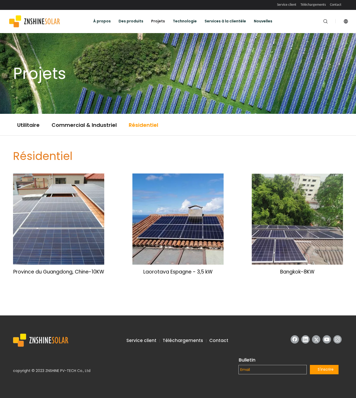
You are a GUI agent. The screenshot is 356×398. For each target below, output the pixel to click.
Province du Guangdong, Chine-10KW (58, 272)
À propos (102, 21)
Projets (158, 21)
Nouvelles (263, 21)
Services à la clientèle (225, 21)
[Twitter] (316, 339)
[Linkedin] (305, 339)
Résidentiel (143, 125)
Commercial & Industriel (84, 125)
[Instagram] (337, 339)
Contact (335, 5)
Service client (286, 5)
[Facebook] (295, 339)
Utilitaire (28, 125)
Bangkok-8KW (297, 272)
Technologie (185, 21)
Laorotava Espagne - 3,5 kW (178, 272)
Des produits (131, 21)
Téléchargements (313, 5)
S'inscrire (326, 369)
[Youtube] (327, 339)
